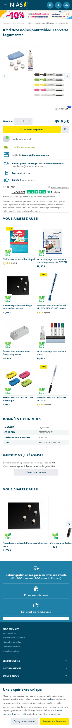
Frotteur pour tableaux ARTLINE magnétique (18, 399)
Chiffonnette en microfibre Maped (19, 259)
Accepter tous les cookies (54, 721)
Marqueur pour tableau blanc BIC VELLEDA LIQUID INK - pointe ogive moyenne (52, 307)
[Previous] (4, 76)
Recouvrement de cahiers (14, 637)
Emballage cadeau (11, 650)
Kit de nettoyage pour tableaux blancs (51, 353)
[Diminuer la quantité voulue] (17, 121)
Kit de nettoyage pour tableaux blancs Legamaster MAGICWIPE (52, 261)
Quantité (8, 121)
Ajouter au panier (33, 129)
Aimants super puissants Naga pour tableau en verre (17, 307)
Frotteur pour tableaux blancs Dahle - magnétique (17, 353)
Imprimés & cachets (11, 646)
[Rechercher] (50, 5)
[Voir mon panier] (66, 5)
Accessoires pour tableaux (13, 23)
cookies (50, 699)
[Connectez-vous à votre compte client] (58, 5)
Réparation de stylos (12, 641)
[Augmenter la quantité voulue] (29, 121)
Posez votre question (60, 187)
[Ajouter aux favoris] (65, 129)
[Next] (67, 76)
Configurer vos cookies (24, 721)
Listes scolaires (9, 632)
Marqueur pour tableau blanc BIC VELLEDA (52, 399)
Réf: (4, 187)
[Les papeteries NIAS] (19, 5)
